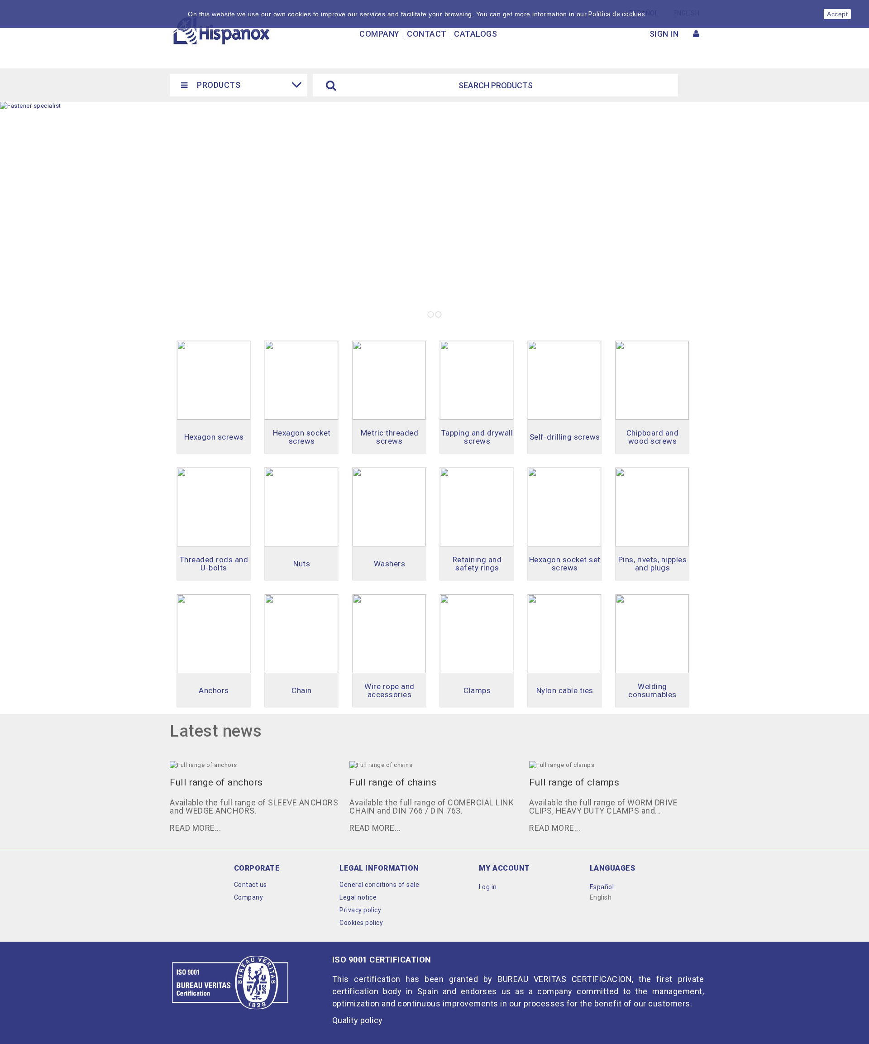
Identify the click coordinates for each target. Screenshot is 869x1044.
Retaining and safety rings (477, 563)
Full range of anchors (216, 782)
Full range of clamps (574, 782)
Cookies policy (361, 922)
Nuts (301, 563)
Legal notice (358, 897)
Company (379, 33)
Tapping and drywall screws (477, 436)
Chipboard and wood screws (652, 436)
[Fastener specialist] (434, 213)
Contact (427, 33)
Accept (837, 14)
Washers (390, 563)
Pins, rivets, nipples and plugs (652, 563)
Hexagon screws (214, 436)
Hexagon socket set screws (565, 563)
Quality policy (357, 1020)
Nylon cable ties (564, 690)
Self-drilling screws (565, 436)
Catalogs (475, 33)
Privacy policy (360, 910)
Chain (301, 690)
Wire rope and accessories (389, 690)
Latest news (216, 731)
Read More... (195, 827)
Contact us (250, 884)
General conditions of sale (379, 884)
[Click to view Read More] (264, 764)
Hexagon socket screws (302, 436)
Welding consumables (652, 690)
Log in (488, 887)
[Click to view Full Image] (243, 764)
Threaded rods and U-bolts (214, 563)
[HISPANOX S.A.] (221, 30)
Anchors (214, 690)
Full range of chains (392, 782)
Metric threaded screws (390, 436)
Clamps (477, 690)
